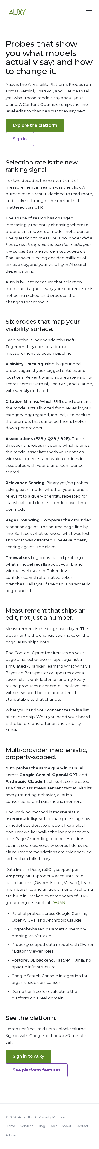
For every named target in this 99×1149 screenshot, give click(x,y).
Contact (82, 1126)
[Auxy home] (17, 12)
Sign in (20, 138)
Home (11, 1126)
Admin (11, 1135)
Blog (41, 1126)
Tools (53, 1126)
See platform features (37, 1070)
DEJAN (58, 902)
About (66, 1126)
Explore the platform (35, 125)
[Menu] (88, 12)
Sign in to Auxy (28, 1056)
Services (26, 1126)
